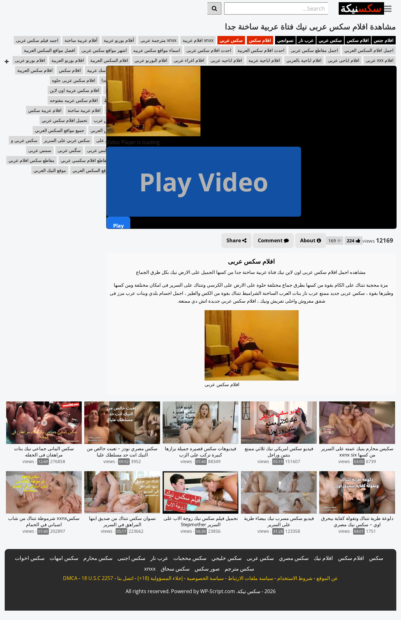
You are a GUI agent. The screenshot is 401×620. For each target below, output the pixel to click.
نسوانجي (285, 40)
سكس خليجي (226, 558)
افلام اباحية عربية (264, 60)
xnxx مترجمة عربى (158, 40)
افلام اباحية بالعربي (303, 60)
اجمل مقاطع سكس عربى (314, 50)
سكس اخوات (29, 558)
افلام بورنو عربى (30, 60)
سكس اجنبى (131, 558)
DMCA (70, 578)
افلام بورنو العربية (67, 60)
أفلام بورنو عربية (119, 40)
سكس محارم (97, 558)
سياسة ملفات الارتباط (250, 578)
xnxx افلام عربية (198, 40)
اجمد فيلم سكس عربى (37, 40)
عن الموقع (327, 578)
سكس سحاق (175, 568)
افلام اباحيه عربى (226, 60)
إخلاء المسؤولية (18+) (160, 578)
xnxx (150, 568)
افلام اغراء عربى (189, 60)
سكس (376, 558)
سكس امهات (63, 558)
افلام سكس (358, 40)
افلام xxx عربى (379, 60)
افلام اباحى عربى (343, 60)
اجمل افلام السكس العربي (368, 50)
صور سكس (207, 568)
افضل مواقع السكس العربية (49, 50)
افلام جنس (383, 40)
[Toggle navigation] (390, 7)
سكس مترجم (239, 568)
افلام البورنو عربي (150, 60)
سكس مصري (294, 558)
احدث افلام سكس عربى (208, 50)
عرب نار (306, 40)
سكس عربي (330, 40)
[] (214, 8)
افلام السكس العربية (109, 60)
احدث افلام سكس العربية (260, 50)
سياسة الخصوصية (205, 578)
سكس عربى (260, 558)
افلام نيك (323, 558)
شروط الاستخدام (294, 578)
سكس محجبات (189, 558)
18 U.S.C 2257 (97, 578)
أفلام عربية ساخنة (81, 40)
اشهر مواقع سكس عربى (104, 50)
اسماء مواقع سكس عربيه (156, 50)
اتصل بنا (125, 578)
